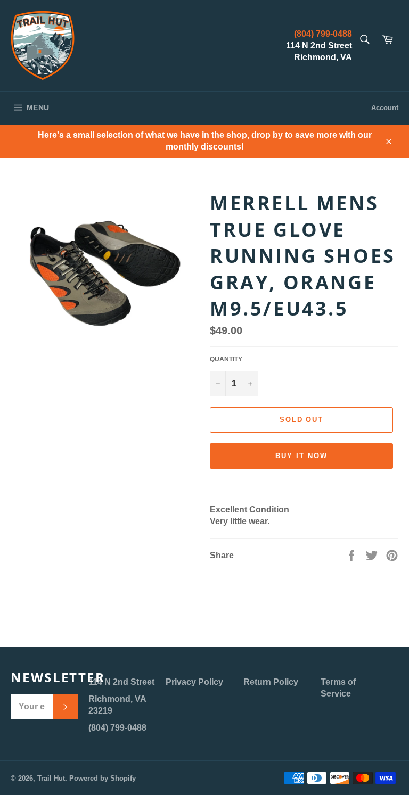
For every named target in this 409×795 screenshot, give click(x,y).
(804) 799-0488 (323, 33)
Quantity (226, 359)
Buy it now (301, 456)
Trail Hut (51, 778)
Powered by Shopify (102, 778)
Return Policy (270, 681)
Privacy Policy (194, 681)
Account (384, 108)
